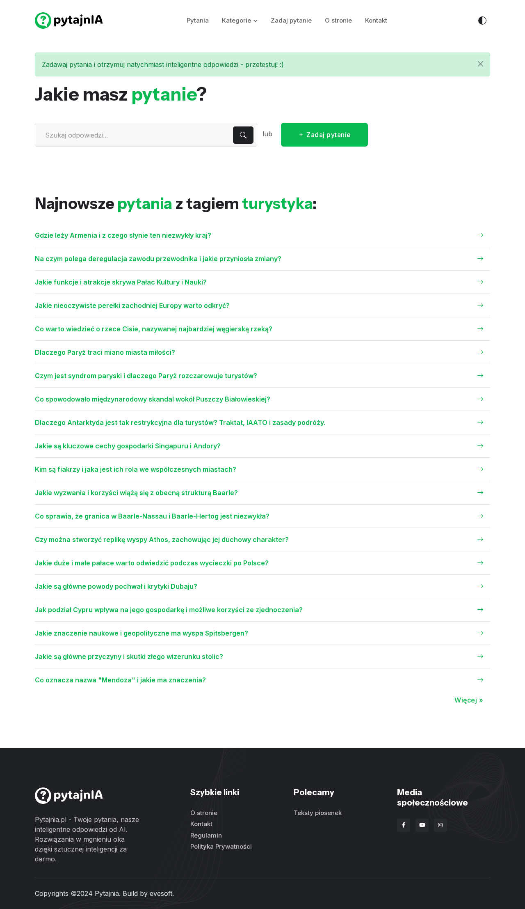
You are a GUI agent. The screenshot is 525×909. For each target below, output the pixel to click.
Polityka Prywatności (221, 846)
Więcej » (468, 700)
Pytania (198, 20)
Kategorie (236, 20)
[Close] (480, 64)
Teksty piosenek (318, 813)
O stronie (338, 20)
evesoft (161, 893)
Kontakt (376, 20)
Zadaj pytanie (291, 20)
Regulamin (206, 835)
